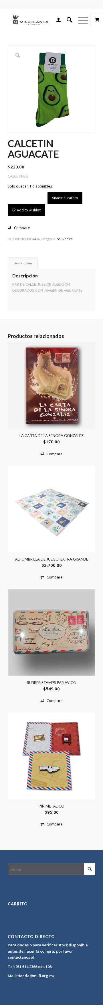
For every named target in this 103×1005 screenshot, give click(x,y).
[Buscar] (66, 19)
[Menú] (80, 19)
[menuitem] (55, 19)
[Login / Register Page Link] (55, 19)
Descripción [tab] (23, 263)
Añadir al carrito (65, 197)
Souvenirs (64, 239)
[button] (19, 228)
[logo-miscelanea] (43, 19)
